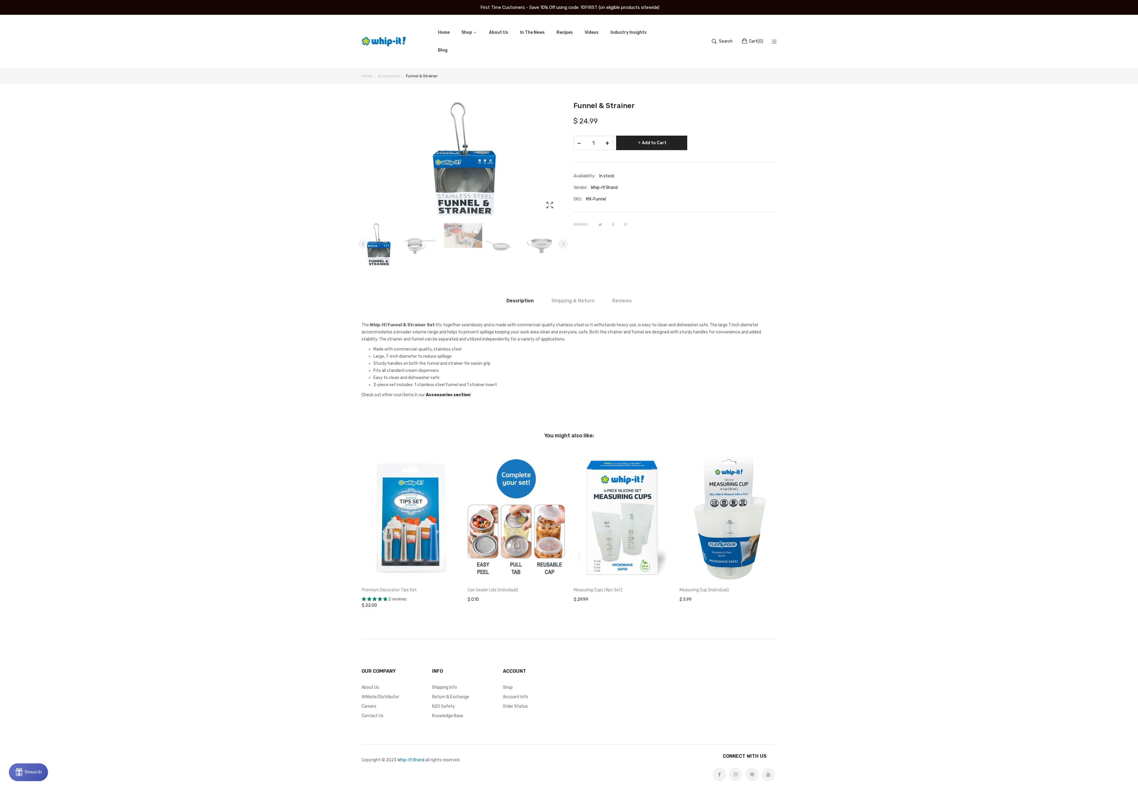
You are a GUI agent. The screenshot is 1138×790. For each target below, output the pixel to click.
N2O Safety (443, 706)
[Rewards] (28, 772)
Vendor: (580, 187)
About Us (370, 687)
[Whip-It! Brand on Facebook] (719, 774)
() (756, 41)
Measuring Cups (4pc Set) (598, 589)
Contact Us (372, 715)
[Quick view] (457, 572)
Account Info (515, 696)
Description (520, 301)
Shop (508, 687)
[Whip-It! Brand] (384, 41)
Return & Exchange (450, 696)
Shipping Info (444, 687)
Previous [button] (363, 244)
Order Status (515, 706)
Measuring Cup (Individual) (704, 589)
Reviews (622, 301)
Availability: (584, 176)
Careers (369, 706)
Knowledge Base (447, 715)
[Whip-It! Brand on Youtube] (768, 774)
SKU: (577, 199)
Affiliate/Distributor (380, 696)
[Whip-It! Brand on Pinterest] (752, 774)
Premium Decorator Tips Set (389, 589)
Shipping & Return (573, 301)
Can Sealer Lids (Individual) (493, 589)
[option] (380, 245)
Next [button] (563, 244)
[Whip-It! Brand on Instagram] (735, 774)
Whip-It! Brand (410, 759)
